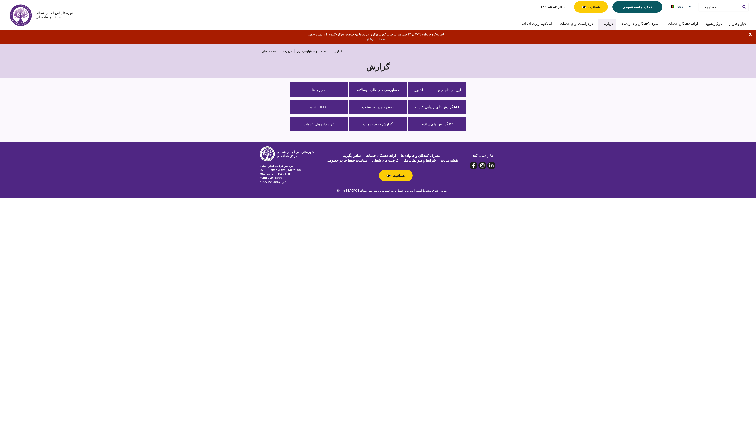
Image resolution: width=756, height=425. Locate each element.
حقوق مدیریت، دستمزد (378, 107)
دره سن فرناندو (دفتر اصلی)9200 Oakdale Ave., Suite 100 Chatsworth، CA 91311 (280, 170)
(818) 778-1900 (271, 178)
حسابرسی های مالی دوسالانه (378, 90)
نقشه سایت (449, 160)
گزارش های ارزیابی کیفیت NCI (437, 107)
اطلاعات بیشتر (376, 39)
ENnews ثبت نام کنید (554, 7)
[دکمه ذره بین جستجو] (744, 7)
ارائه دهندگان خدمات (683, 24)
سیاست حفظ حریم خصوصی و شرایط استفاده (386, 190)
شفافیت (594, 7)
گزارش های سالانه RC (437, 124)
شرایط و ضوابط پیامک (419, 160)
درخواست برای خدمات (576, 24)
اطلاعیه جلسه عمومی (638, 7)
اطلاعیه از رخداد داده (537, 24)
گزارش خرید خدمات (378, 124)
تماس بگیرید (352, 155)
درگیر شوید (713, 24)
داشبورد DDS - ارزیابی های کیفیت (437, 90)
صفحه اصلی (269, 51)
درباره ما (606, 24)
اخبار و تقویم (738, 24)
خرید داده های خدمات (318, 124)
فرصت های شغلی (385, 160)
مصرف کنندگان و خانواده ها (640, 24)
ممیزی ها (319, 90)
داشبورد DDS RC (319, 107)
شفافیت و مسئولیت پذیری (312, 51)
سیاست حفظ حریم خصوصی (346, 160)
